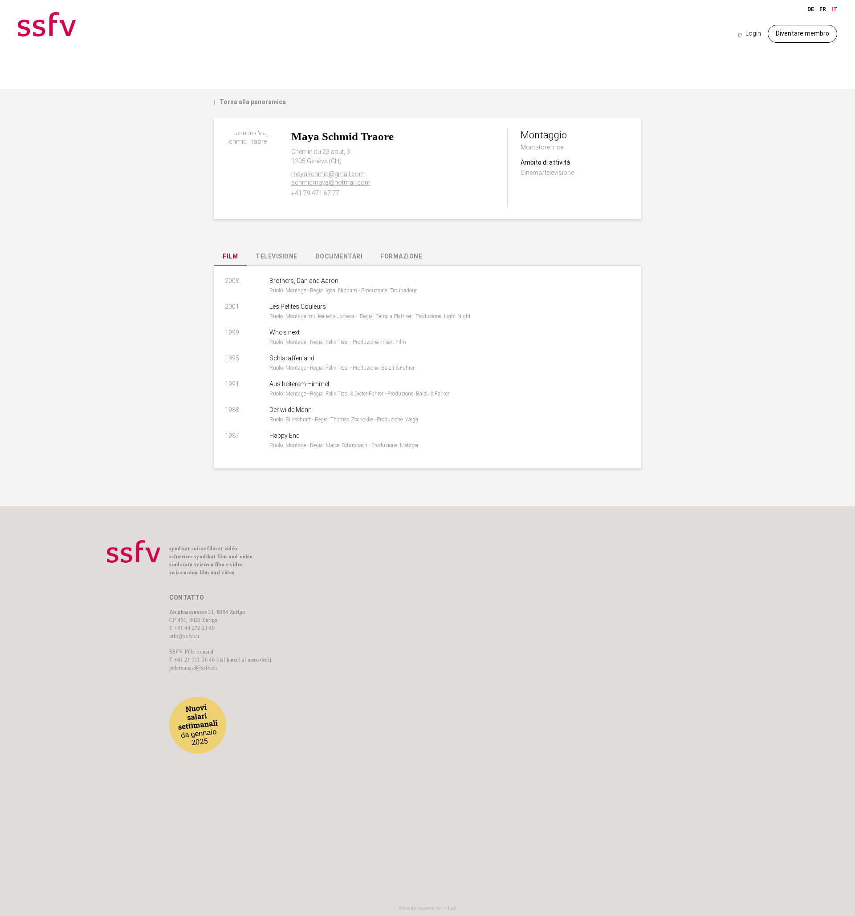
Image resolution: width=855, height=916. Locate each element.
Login (749, 34)
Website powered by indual (427, 908)
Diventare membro (802, 33)
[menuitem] (374, 565)
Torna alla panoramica (250, 101)
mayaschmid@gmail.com (328, 174)
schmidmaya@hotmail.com (330, 182)
